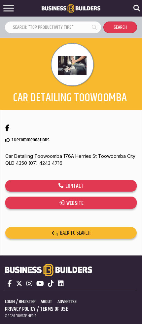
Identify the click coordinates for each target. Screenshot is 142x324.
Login (10, 302)
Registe (26, 302)
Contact (73, 186)
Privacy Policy (20, 309)
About (47, 302)
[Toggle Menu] (8, 8)
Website (74, 203)
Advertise (67, 302)
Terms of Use (54, 309)
